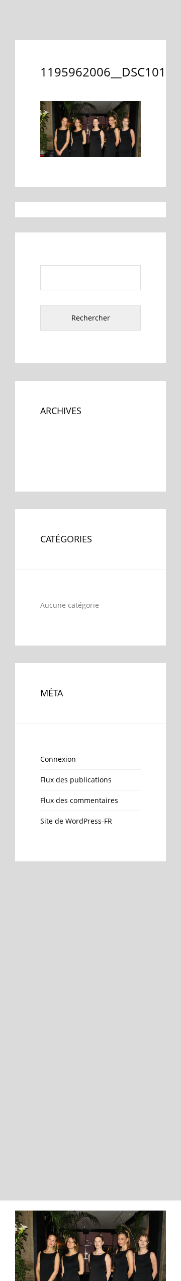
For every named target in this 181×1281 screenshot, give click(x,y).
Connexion (58, 759)
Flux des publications (76, 779)
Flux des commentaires (79, 800)
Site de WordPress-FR (76, 821)
